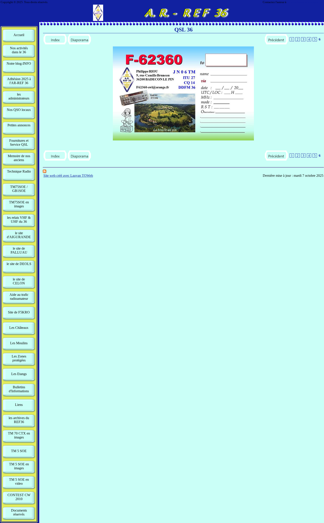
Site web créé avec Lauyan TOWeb (68, 175)
